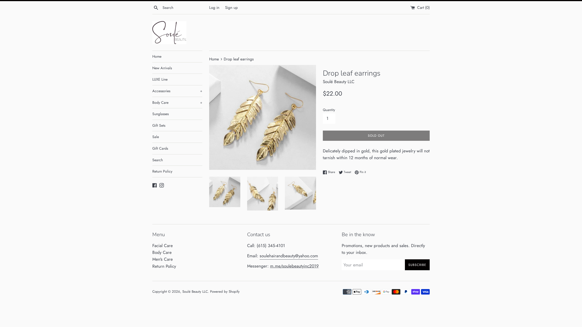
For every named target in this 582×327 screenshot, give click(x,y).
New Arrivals (162, 68)
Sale (155, 136)
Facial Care (162, 246)
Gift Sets (158, 125)
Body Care (177, 102)
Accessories (177, 91)
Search (157, 160)
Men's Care (162, 259)
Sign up (231, 7)
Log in (214, 7)
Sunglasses (160, 113)
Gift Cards (160, 148)
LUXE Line (160, 79)
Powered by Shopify (225, 291)
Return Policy (162, 171)
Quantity (329, 109)
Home (156, 56)
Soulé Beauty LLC (195, 291)
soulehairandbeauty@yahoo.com (289, 256)
